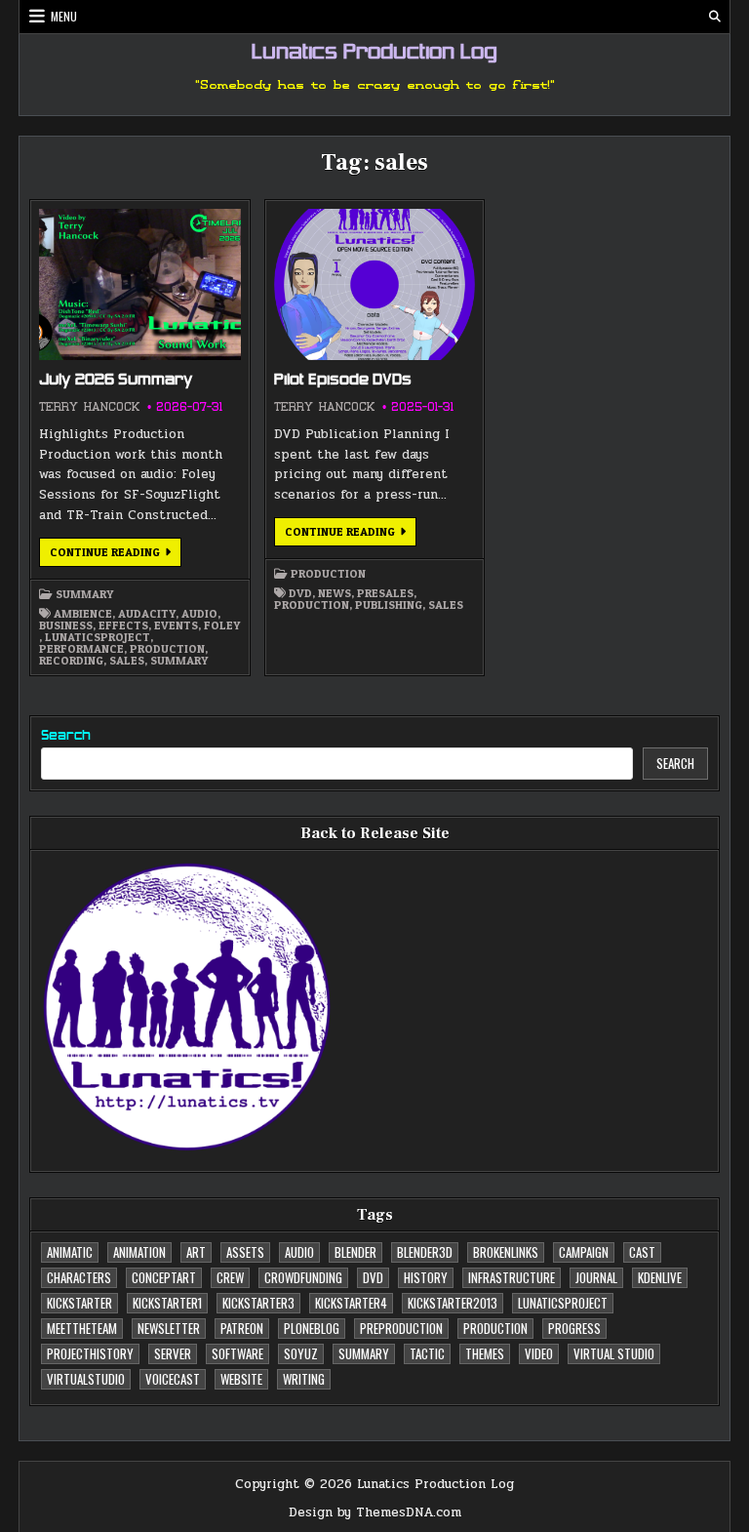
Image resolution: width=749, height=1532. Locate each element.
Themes (484, 1353)
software (237, 1353)
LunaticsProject (97, 637)
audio (199, 614)
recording (71, 660)
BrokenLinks (505, 1252)
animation (139, 1252)
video (539, 1353)
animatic (70, 1252)
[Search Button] (715, 16)
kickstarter (79, 1302)
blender (355, 1252)
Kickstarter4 (351, 1302)
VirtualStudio (86, 1379)
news (334, 593)
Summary (84, 594)
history (426, 1277)
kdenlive (660, 1277)
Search (66, 736)
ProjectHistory (90, 1353)
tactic (427, 1353)
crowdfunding (303, 1277)
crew (230, 1277)
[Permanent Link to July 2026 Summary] (139, 284)
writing (304, 1379)
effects (123, 625)
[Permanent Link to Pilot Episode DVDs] (374, 284)
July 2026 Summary (116, 380)
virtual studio (613, 1353)
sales (126, 660)
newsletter (169, 1328)
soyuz (301, 1353)
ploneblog (311, 1328)
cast (642, 1252)
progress (574, 1328)
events (176, 625)
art (196, 1252)
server (172, 1353)
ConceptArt (164, 1277)
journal (596, 1277)
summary (179, 660)
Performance (81, 649)
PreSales (385, 593)
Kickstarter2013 (452, 1302)
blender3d (425, 1252)
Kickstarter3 (258, 1302)
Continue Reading (115, 555)
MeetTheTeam (82, 1328)
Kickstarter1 (167, 1302)
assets (245, 1252)
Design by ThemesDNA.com (375, 1512)
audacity (147, 614)
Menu (64, 16)
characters (79, 1277)
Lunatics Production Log (374, 53)
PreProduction (401, 1328)
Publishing (388, 605)
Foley (222, 625)
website (241, 1379)
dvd (300, 593)
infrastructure (511, 1277)
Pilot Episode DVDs (343, 380)
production (167, 649)
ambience (83, 614)
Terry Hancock (89, 407)
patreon (241, 1328)
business (66, 625)
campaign (584, 1252)
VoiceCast (172, 1379)
